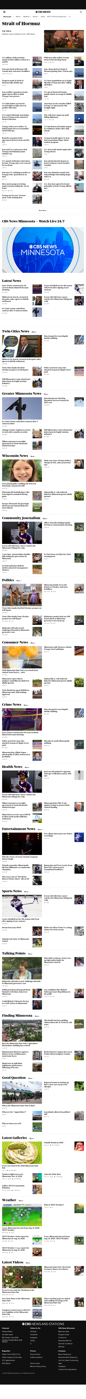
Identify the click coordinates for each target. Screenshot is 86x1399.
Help (60, 1363)
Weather (26, 17)
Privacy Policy (35, 1354)
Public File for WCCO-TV (11, 1354)
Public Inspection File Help (12, 1357)
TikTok (32, 1340)
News (18, 17)
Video (43, 17)
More (34, 332)
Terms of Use (35, 1363)
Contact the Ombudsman (67, 1369)
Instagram (33, 1337)
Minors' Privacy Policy (38, 1366)
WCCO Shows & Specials (56, 17)
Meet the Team (63, 1331)
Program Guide (63, 1334)
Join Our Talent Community (68, 1360)
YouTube (33, 1331)
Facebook (33, 1334)
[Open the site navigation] (16, 12)
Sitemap (61, 1347)
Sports (35, 17)
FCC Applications (8, 1360)
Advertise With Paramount (67, 1357)
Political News (7, 1331)
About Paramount (64, 1354)
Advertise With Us (64, 1340)
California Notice (36, 1357)
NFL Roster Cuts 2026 (10, 1337)
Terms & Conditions (65, 1344)
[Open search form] (81, 12)
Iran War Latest (7, 1334)
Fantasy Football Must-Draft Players (12, 1341)
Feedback (62, 1366)
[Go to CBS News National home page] (43, 12)
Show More (42, 210)
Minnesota (7, 17)
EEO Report (6, 1363)
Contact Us (62, 1337)
